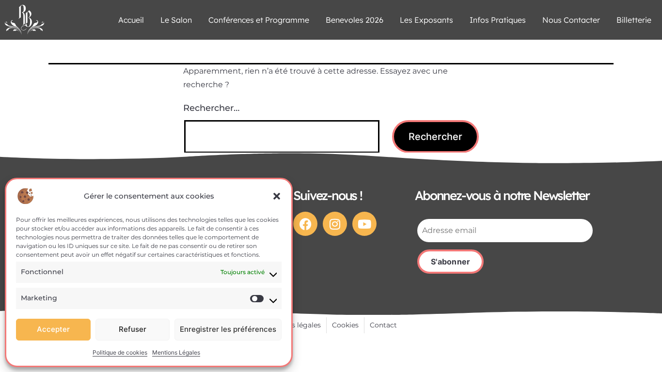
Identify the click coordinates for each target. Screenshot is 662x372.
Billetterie (633, 20)
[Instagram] (335, 224)
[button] (277, 196)
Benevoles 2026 (354, 20)
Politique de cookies (120, 352)
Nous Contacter (571, 20)
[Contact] (383, 325)
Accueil (131, 20)
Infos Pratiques (498, 20)
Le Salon (176, 20)
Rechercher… (211, 108)
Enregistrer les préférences (228, 329)
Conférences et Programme (258, 20)
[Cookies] (345, 325)
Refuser (132, 329)
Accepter (53, 329)
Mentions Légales (176, 352)
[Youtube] (364, 224)
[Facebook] (305, 224)
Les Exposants (426, 20)
